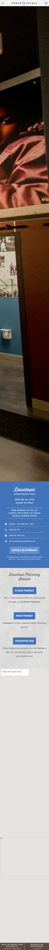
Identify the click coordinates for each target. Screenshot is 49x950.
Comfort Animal (37, 557)
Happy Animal (14, 557)
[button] (2, 3)
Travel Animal (23, 557)
